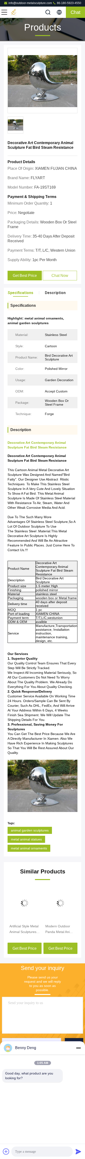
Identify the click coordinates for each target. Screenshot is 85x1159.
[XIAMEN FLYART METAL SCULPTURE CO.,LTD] (19, 12)
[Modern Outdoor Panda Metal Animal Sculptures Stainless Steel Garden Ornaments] (60, 903)
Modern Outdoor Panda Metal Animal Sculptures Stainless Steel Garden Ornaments (60, 929)
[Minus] (78, 1048)
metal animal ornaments (29, 848)
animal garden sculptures (30, 830)
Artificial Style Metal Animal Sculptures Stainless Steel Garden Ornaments (23, 929)
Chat (76, 12)
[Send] (78, 1151)
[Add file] (6, 1151)
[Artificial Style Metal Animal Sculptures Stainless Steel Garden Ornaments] (25, 903)
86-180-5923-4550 (68, 3)
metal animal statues (26, 839)
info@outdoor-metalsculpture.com (30, 3)
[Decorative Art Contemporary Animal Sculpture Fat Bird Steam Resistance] (42, 80)
